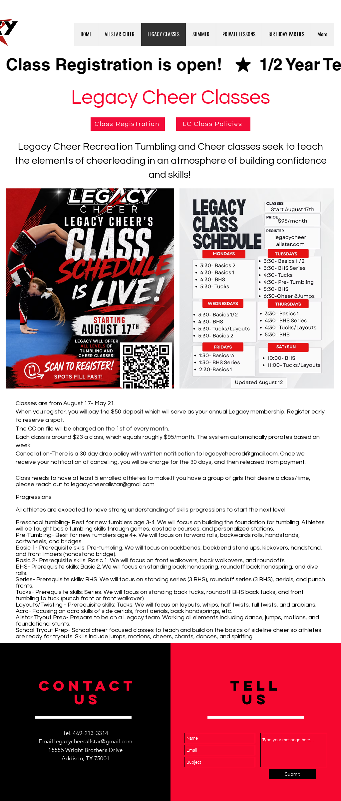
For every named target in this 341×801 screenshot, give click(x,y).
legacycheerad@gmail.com (240, 454)
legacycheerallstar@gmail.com (113, 484)
